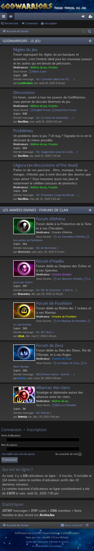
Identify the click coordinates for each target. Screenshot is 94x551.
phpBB (36, 533)
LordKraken (25, 83)
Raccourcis (4, 17)
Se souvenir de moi (66, 454)
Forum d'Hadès (50, 261)
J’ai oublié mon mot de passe (18, 454)
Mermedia (24, 251)
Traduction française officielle (42, 541)
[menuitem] (89, 31)
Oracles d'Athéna (62, 232)
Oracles (53, 67)
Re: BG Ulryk (44, 332)
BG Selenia (42, 412)
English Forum (42, 110)
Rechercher (11, 23)
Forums (11, 17)
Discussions (24, 92)
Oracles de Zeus (62, 358)
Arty (38, 537)
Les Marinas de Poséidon (71, 320)
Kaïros (22, 378)
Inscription (51, 23)
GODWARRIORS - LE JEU (21, 41)
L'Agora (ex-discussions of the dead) (45, 165)
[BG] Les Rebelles (65, 405)
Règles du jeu (25, 49)
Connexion (31, 23)
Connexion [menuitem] (84, 17)
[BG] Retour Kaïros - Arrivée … (54, 374)
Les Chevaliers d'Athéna (71, 236)
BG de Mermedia (46, 247)
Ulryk (21, 336)
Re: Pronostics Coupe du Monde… (56, 195)
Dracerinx (24, 293)
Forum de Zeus (49, 345)
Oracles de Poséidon (64, 316)
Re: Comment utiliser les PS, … (54, 79)
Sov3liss (23, 121)
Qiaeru (64, 541)
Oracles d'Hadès (62, 274)
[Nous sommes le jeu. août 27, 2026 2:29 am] (83, 31)
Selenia (22, 416)
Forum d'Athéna (50, 218)
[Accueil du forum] (47, 6)
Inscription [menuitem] (91, 17)
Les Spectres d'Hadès (70, 278)
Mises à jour (39, 71)
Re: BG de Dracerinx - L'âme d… (55, 290)
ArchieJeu (47, 515)
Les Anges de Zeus (68, 363)
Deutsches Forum (65, 110)
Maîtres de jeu (38, 67)
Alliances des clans (53, 387)
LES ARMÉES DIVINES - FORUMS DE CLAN (35, 210)
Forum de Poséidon (54, 303)
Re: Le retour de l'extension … (54, 117)
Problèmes (23, 130)
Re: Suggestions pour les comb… (55, 151)
